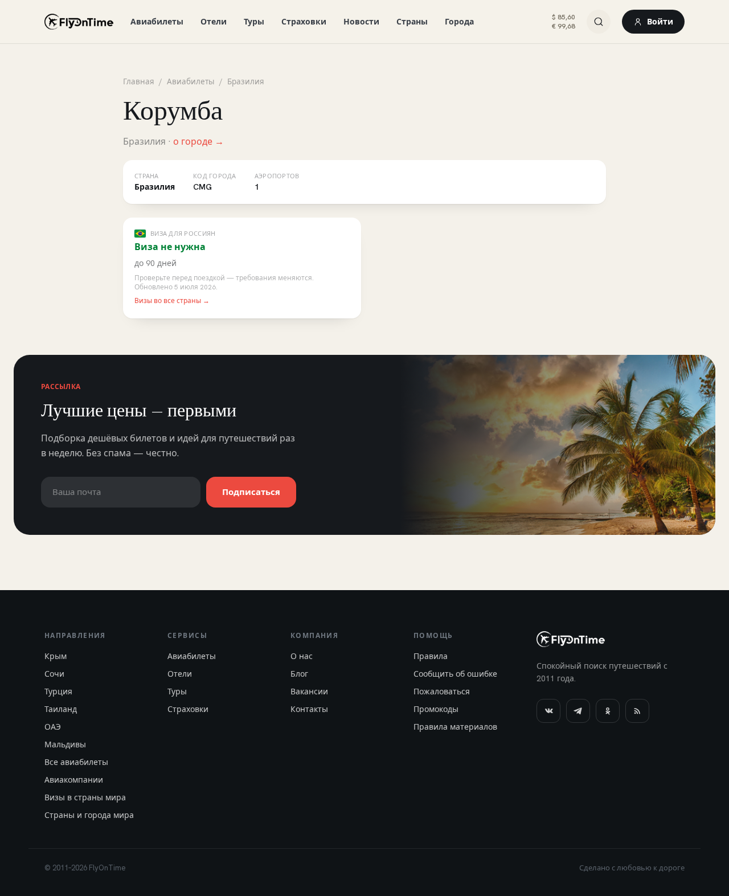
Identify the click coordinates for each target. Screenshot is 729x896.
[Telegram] (578, 711)
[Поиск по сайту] (599, 22)
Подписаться (251, 492)
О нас (301, 656)
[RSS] (637, 711)
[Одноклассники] (608, 711)
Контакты (309, 709)
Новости (361, 22)
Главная (138, 81)
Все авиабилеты (76, 762)
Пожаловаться (441, 691)
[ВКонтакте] (548, 711)
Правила (430, 656)
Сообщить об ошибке (455, 674)
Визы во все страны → (172, 300)
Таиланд (60, 709)
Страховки (303, 22)
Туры (254, 22)
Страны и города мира (89, 815)
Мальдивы (65, 744)
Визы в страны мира (85, 797)
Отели (213, 22)
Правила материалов (455, 727)
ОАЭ (52, 727)
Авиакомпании (73, 780)
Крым (55, 656)
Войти (660, 22)
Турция (58, 691)
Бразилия (245, 81)
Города (459, 22)
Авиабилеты (156, 22)
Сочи (54, 674)
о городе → (198, 142)
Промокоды (435, 709)
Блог (299, 674)
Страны (412, 22)
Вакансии (309, 691)
